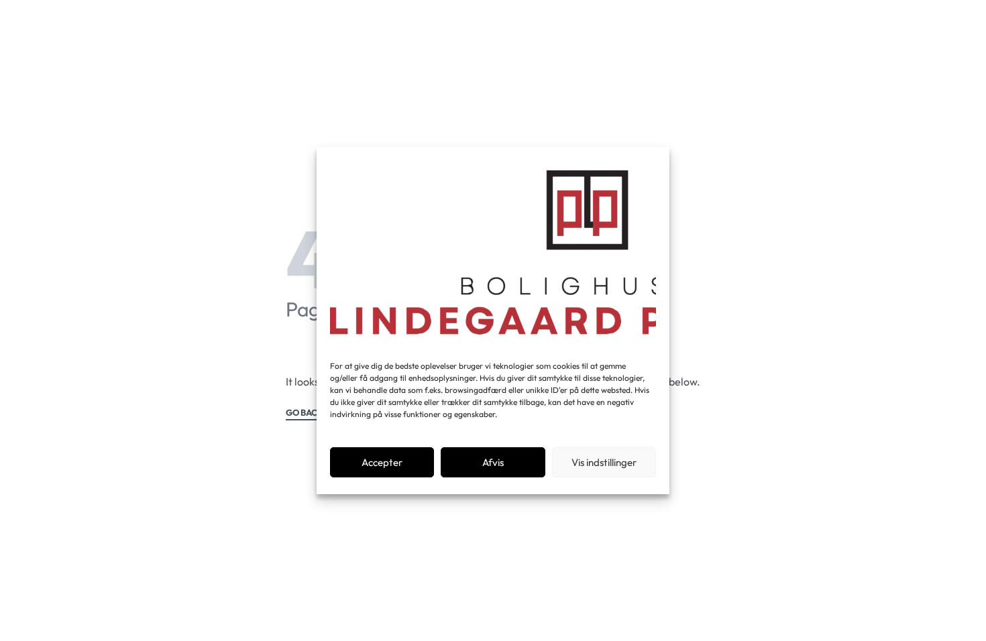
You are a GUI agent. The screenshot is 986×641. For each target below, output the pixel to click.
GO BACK (304, 413)
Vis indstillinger (604, 462)
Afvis (493, 462)
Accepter (382, 462)
